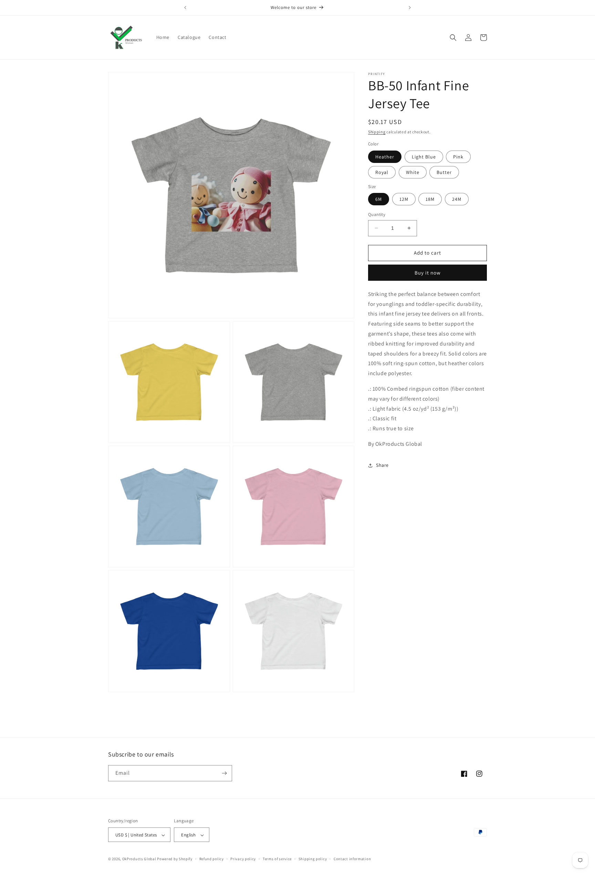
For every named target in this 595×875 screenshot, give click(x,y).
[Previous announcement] (185, 7)
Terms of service (277, 858)
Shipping (377, 131)
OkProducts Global (139, 859)
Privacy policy (243, 858)
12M (403, 199)
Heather (384, 157)
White (412, 172)
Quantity (376, 214)
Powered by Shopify (174, 859)
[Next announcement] (409, 7)
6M (378, 199)
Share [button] (382, 465)
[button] (453, 37)
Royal (381, 172)
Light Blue (424, 157)
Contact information (352, 858)
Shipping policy (313, 858)
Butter (444, 172)
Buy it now (428, 272)
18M (430, 199)
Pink (458, 157)
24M (456, 199)
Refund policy (211, 858)
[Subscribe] (224, 773)
